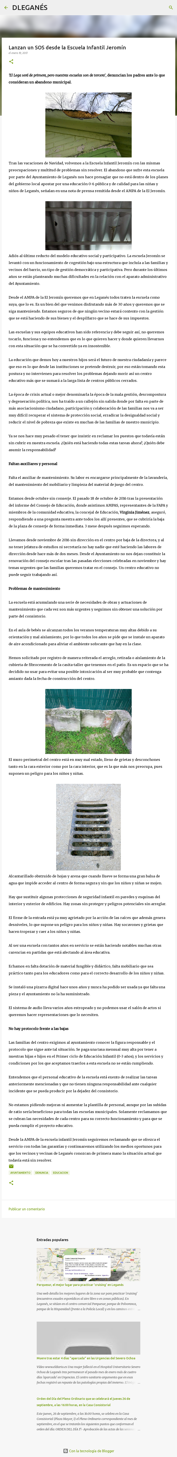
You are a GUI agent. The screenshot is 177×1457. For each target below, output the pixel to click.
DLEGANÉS (29, 7)
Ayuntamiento (20, 1172)
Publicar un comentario (27, 1209)
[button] (11, 62)
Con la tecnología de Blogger (91, 1451)
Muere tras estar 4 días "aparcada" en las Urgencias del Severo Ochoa (86, 1358)
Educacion (60, 1172)
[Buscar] (53, 7)
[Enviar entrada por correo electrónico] (11, 1168)
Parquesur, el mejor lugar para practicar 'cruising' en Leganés (80, 1285)
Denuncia (41, 1172)
